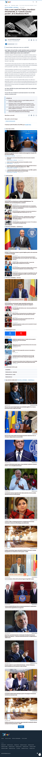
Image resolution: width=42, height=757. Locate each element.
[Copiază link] (29, 40)
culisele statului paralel (10, 121)
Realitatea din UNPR (4, 746)
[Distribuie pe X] (36, 40)
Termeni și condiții (8, 738)
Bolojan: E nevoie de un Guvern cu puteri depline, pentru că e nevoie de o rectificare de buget (21, 101)
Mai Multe (21, 726)
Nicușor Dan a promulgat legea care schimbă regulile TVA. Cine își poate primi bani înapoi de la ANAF (20, 407)
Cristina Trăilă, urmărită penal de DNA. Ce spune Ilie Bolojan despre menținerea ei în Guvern (21, 107)
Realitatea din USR (11, 746)
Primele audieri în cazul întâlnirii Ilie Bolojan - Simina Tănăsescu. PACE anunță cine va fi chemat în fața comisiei (20, 665)
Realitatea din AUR (31, 744)
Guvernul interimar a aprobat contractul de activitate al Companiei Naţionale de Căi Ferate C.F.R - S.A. (24, 212)
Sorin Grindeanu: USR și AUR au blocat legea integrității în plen (19, 579)
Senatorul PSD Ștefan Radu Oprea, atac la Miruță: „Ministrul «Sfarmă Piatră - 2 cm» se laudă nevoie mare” (21, 465)
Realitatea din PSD (18, 746)
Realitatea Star (16, 744)
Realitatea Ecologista (23, 744)
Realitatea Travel (32, 748)
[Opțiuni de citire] (39, 754)
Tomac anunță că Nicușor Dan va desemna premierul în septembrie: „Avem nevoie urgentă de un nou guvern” (20, 607)
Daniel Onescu (34, 462)
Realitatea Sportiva (10, 744)
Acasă (7, 5)
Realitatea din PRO (15, 39)
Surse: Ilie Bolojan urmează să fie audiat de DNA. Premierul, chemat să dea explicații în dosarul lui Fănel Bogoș (21, 111)
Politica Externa (10, 163)
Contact (2, 738)
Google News (28, 124)
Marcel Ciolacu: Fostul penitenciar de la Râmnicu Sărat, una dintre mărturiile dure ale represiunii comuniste (24, 314)
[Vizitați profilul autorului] (6, 40)
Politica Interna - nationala (14, 5)
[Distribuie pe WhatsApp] (34, 40)
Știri (9, 5)
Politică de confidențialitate (16, 738)
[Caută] (33, 2)
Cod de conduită (24, 738)
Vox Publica (18, 748)
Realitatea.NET (3, 744)
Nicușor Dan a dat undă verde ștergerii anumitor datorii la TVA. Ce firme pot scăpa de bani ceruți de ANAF (20, 436)
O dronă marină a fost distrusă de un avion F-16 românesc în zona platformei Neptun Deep (24, 222)
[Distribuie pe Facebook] (31, 40)
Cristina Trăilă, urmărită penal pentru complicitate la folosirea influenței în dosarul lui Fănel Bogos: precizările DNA (19, 522)
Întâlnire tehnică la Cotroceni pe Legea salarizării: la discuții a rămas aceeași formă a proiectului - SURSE (21, 723)
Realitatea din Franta (12, 748)
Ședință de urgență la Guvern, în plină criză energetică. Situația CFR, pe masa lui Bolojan (24, 340)
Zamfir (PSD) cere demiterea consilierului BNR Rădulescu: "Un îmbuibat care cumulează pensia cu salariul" (19, 202)
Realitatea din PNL (25, 746)
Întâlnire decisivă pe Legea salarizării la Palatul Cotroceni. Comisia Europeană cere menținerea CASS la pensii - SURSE (20, 551)
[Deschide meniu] (36, 2)
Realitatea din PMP (32, 746)
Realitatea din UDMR (4, 748)
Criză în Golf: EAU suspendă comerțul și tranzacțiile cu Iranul (19, 162)
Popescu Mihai (34, 633)
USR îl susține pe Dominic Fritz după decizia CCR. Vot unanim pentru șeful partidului (23, 319)
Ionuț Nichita (34, 433)
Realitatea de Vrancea (24, 748)
